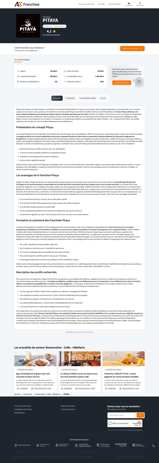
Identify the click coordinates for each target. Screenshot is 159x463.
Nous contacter (70, 457)
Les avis (103, 98)
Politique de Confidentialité (134, 430)
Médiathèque (19, 413)
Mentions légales (20, 457)
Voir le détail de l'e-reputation (51, 35)
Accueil (17, 394)
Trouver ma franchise (22, 406)
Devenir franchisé (68, 406)
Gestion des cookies (56, 457)
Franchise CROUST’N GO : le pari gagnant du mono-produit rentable (121, 375)
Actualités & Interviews (23, 409)
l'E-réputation (70, 98)
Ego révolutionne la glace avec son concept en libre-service (33, 375)
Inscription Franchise (85, 457)
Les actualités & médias (88, 98)
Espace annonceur (68, 409)
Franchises (27, 394)
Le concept (57, 98)
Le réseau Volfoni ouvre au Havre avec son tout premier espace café (79, 375)
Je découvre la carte (122, 82)
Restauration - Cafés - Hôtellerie (55, 26)
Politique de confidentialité (37, 457)
